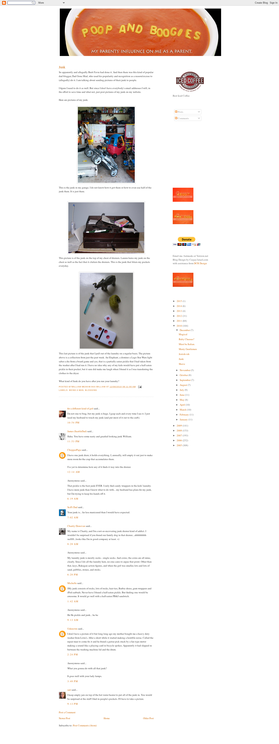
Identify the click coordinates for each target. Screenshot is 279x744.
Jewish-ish (184, 354)
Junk (62, 67)
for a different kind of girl (80, 408)
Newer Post (64, 718)
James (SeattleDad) (77, 431)
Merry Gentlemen (188, 349)
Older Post (148, 718)
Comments (183, 118)
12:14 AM (73, 472)
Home (107, 718)
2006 (180, 440)
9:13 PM (72, 703)
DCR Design (200, 263)
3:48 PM (72, 681)
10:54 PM (73, 422)
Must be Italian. (187, 344)
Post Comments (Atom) (85, 725)
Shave (182, 364)
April (183, 404)
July (182, 390)
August (184, 385)
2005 (180, 445)
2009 (180, 425)
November (185, 370)
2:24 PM (72, 654)
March (183, 409)
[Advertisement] (184, 156)
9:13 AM (72, 620)
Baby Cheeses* (187, 339)
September (185, 380)
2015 (180, 301)
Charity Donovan (76, 526)
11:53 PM (73, 441)
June (182, 394)
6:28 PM (72, 574)
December (185, 330)
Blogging (91, 390)
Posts (180, 111)
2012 (180, 316)
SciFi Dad (72, 507)
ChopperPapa (74, 450)
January (184, 419)
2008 (180, 430)
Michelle (72, 583)
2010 (180, 325)
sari (69, 689)
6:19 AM (72, 498)
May (182, 399)
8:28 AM (72, 544)
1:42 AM (72, 601)
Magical (183, 334)
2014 (180, 306)
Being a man (76, 390)
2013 (180, 311)
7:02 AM (72, 517)
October (184, 375)
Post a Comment (67, 712)
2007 (180, 435)
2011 (180, 320)
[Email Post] (139, 387)
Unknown (72, 628)
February (184, 414)
